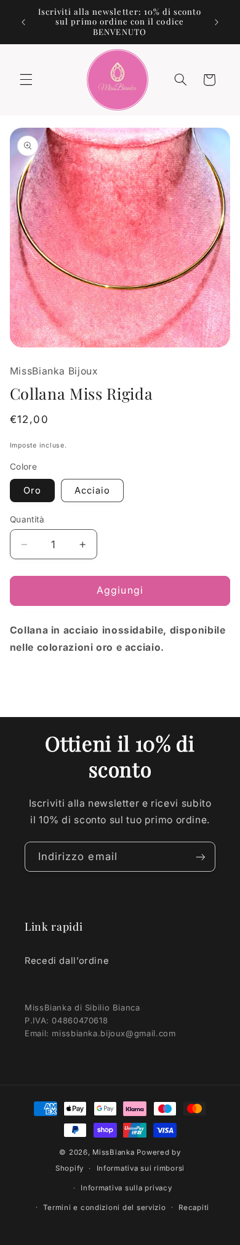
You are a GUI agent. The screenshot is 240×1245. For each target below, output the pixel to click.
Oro (32, 490)
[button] (26, 80)
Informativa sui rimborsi (141, 1168)
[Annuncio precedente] (23, 22)
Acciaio (92, 490)
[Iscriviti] (200, 857)
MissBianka (113, 1152)
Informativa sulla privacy (126, 1188)
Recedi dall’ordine (67, 960)
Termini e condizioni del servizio (104, 1207)
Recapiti (193, 1207)
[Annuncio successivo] (216, 22)
